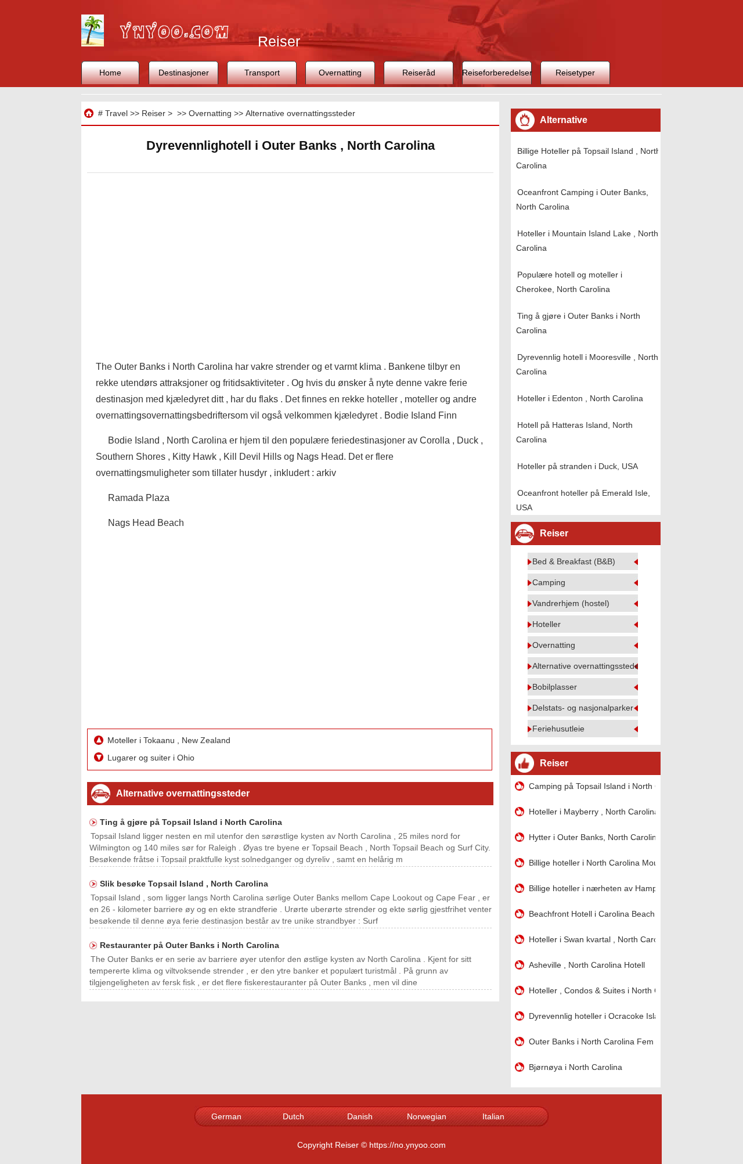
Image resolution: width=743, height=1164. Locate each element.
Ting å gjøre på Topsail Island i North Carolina (191, 822)
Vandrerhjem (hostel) (570, 603)
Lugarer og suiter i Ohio (152, 757)
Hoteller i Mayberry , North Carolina (592, 811)
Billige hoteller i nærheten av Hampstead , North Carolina (592, 888)
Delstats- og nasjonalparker (582, 707)
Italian (493, 1116)
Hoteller (546, 624)
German (226, 1116)
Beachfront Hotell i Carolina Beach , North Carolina (592, 913)
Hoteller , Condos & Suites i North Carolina (592, 990)
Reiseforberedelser (497, 72)
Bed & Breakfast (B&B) (573, 561)
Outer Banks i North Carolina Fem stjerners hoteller (592, 1041)
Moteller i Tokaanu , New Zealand (170, 740)
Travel (116, 113)
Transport (262, 72)
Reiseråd (418, 72)
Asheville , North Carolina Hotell (587, 965)
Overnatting (340, 72)
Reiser (153, 113)
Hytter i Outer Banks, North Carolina (592, 837)
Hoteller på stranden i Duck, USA (577, 466)
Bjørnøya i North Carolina (575, 1067)
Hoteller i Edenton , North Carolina (580, 398)
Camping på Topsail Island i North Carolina (592, 786)
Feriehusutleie (558, 728)
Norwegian (426, 1116)
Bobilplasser (554, 686)
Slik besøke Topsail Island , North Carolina (184, 883)
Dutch (293, 1116)
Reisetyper (575, 72)
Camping (548, 582)
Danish (360, 1116)
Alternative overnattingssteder (300, 113)
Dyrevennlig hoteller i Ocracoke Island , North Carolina (592, 1016)
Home (110, 72)
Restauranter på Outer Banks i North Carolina (189, 945)
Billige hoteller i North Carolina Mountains (592, 862)
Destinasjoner (183, 72)
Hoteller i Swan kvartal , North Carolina (592, 939)
